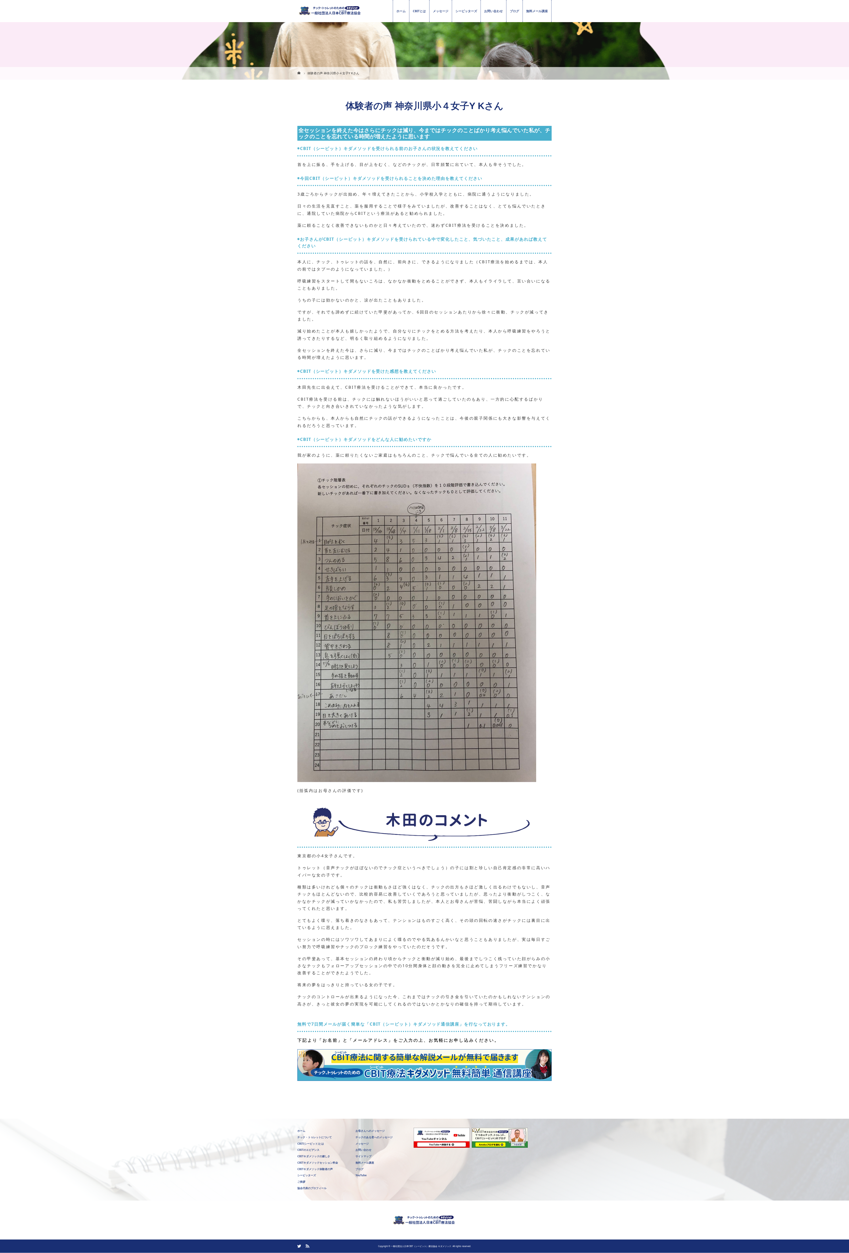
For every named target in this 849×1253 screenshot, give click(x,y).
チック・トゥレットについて (314, 1137)
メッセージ (440, 11)
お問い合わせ (493, 11)
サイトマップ (363, 1156)
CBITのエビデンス (308, 1150)
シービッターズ (466, 11)
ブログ (514, 11)
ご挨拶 (301, 1182)
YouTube (361, 1175)
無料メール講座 (537, 11)
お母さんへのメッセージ (370, 1131)
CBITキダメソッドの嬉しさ (313, 1156)
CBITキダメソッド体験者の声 (315, 1169)
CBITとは (419, 11)
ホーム (401, 11)
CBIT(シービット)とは (310, 1143)
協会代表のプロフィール (312, 1188)
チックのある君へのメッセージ (374, 1137)
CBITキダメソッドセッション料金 (317, 1163)
